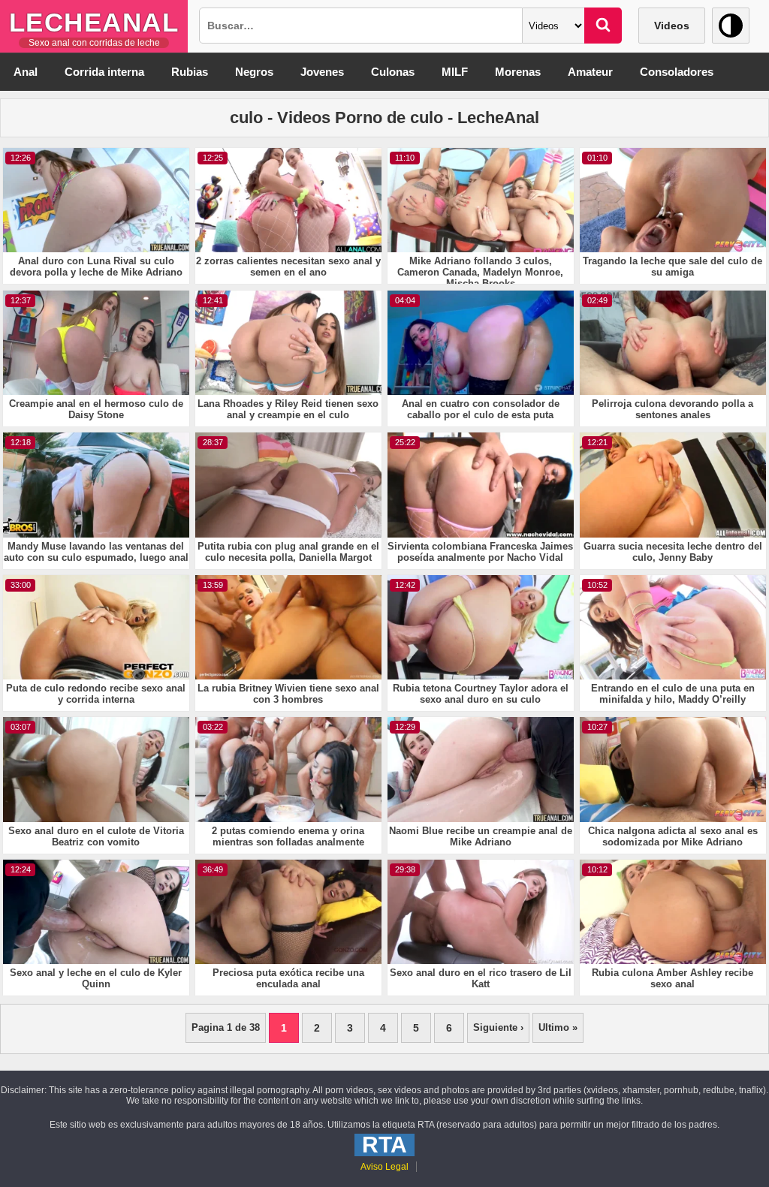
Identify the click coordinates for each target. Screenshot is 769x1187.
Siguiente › (498, 1027)
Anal (26, 71)
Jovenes (322, 71)
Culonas (393, 71)
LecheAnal (94, 22)
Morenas (518, 71)
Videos (671, 26)
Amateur (590, 71)
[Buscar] (603, 26)
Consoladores (676, 71)
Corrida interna (104, 71)
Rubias (189, 71)
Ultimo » (558, 1027)
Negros (254, 71)
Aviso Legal (384, 1166)
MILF (455, 71)
